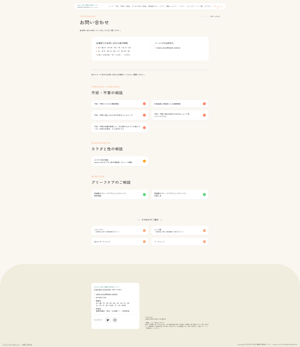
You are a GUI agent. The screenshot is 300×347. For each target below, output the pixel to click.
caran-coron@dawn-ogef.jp (168, 47)
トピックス (190, 6)
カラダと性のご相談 (139, 6)
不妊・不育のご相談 (122, 6)
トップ (110, 6)
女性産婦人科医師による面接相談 (167, 104)
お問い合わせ (218, 6)
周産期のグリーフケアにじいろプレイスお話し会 (170, 194)
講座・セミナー (172, 6)
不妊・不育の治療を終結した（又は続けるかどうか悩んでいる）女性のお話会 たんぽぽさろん (117, 127)
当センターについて (102, 241)
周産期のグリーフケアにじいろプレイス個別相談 (110, 194)
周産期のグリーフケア (156, 6)
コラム (182, 6)
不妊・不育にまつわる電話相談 (106, 104)
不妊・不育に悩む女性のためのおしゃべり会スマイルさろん (171, 115)
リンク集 (199, 6)
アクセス (207, 6)
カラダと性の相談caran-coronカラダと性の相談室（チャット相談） (114, 161)
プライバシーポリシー (11, 344)
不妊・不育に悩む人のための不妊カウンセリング (113, 115)
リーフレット (159, 241)
